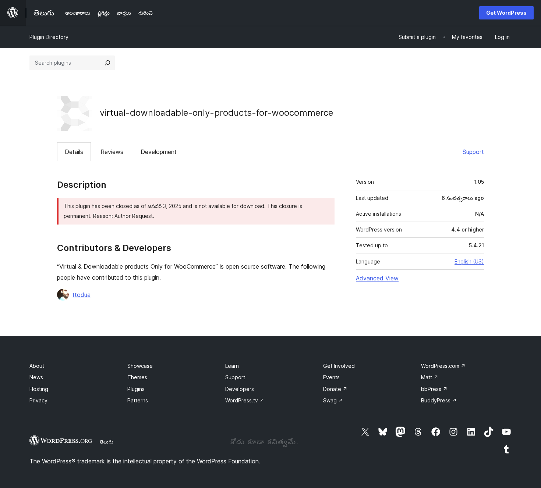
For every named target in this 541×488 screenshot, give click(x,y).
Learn (232, 366)
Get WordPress (506, 13)
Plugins (136, 389)
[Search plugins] (107, 62)
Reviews (111, 151)
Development (159, 151)
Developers (239, 389)
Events (331, 377)
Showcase (140, 366)
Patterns (137, 400)
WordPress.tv (244, 400)
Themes (137, 377)
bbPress (434, 389)
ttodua (82, 294)
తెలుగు (106, 442)
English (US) (469, 261)
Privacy (38, 400)
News (36, 377)
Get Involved (339, 366)
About (36, 366)
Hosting (38, 389)
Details (74, 151)
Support (473, 151)
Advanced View (377, 278)
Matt (429, 377)
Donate (335, 389)
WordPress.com (443, 366)
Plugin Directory (48, 37)
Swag (333, 400)
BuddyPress (439, 400)
